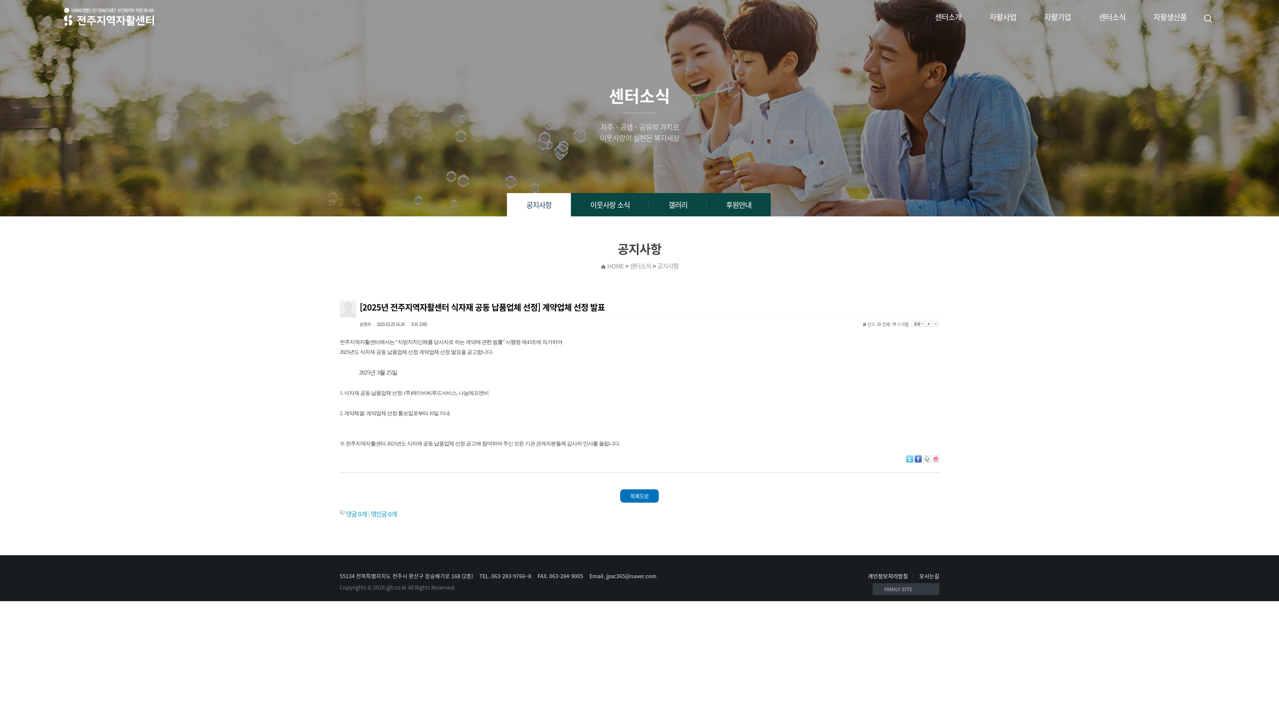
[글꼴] (918, 324)
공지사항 (539, 204)
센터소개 (948, 16)
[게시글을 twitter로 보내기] (909, 459)
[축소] (935, 324)
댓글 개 (356, 514)
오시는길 (929, 576)
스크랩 (902, 324)
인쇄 (886, 324)
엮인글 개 (384, 514)
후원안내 (738, 204)
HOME (615, 266)
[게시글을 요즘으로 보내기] (935, 459)
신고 (871, 324)
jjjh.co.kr (396, 587)
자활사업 (1003, 16)
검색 (1208, 19)
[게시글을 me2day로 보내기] (927, 459)
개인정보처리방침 (888, 576)
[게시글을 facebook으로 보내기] (918, 459)
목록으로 (639, 496)
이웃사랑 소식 (610, 204)
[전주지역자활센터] (109, 16)
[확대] (928, 324)
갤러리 (677, 204)
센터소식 (1112, 16)
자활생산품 (1170, 16)
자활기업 (1057, 16)
